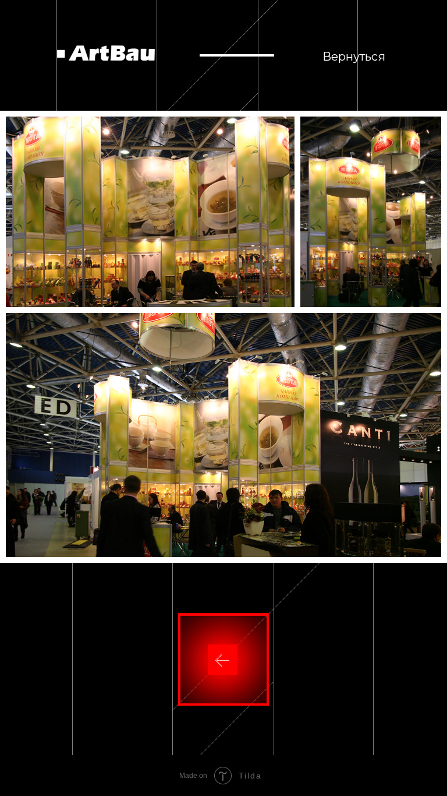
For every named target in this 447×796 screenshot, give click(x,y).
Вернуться (353, 57)
